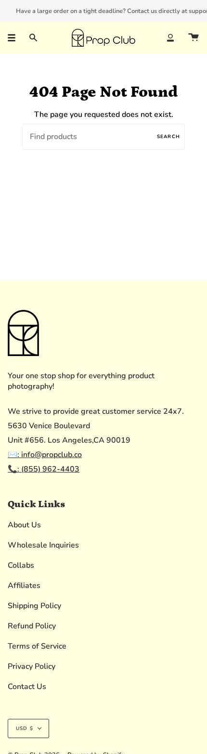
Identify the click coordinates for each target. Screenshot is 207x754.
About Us (24, 525)
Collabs (21, 565)
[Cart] (193, 38)
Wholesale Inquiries (43, 545)
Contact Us (27, 686)
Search (168, 136)
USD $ (24, 728)
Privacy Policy (31, 666)
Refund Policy (32, 626)
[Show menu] (15, 38)
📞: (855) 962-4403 (43, 469)
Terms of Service (37, 646)
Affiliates (24, 585)
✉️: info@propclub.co (45, 454)
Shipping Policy (34, 606)
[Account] (170, 38)
